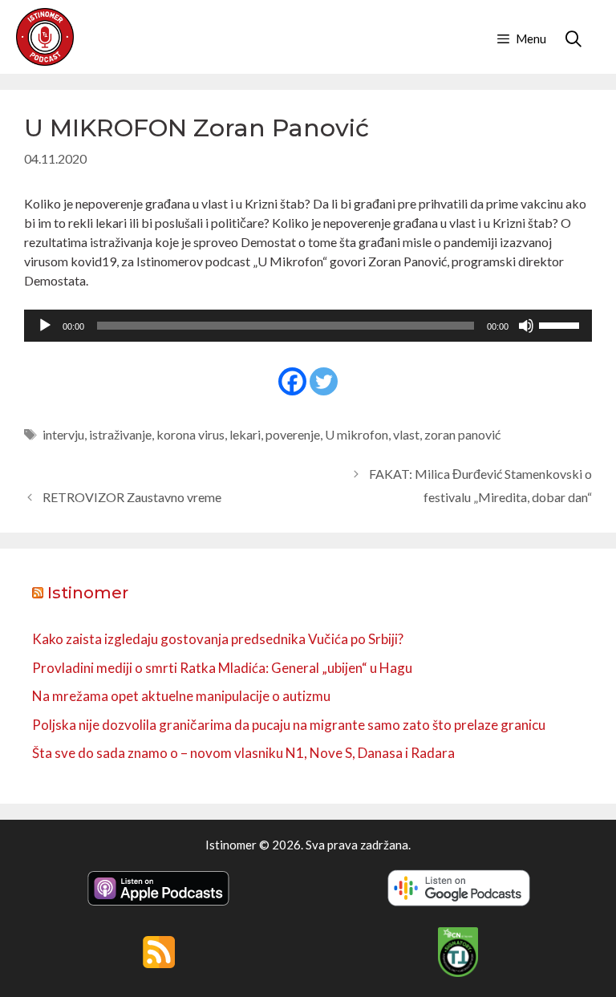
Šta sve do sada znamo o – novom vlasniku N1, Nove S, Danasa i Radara (243, 752)
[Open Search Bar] (573, 38)
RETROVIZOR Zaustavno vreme (132, 497)
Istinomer (87, 592)
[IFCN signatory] (458, 972)
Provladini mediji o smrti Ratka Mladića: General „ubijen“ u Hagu (222, 667)
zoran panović (462, 434)
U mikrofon (356, 434)
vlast (406, 434)
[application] (308, 326)
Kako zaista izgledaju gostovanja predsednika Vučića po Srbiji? (217, 638)
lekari (245, 434)
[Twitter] (324, 381)
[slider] (561, 324)
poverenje (292, 434)
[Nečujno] (526, 326)
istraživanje (120, 434)
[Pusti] (45, 326)
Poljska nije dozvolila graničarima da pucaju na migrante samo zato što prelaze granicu (288, 724)
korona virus (190, 434)
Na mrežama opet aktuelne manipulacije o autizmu (181, 695)
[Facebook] (292, 381)
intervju (63, 434)
